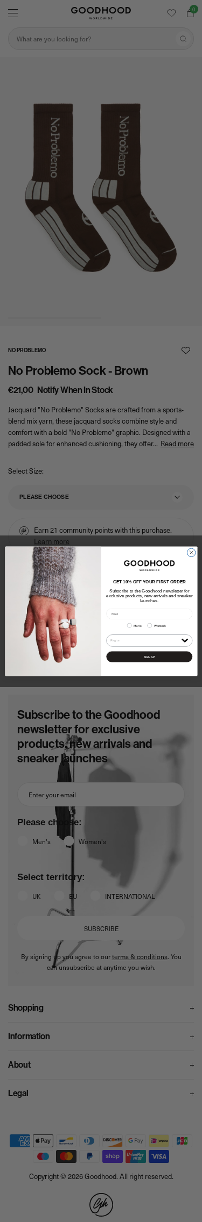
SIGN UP (149, 656)
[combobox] (144, 640)
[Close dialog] (191, 552)
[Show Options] (184, 639)
